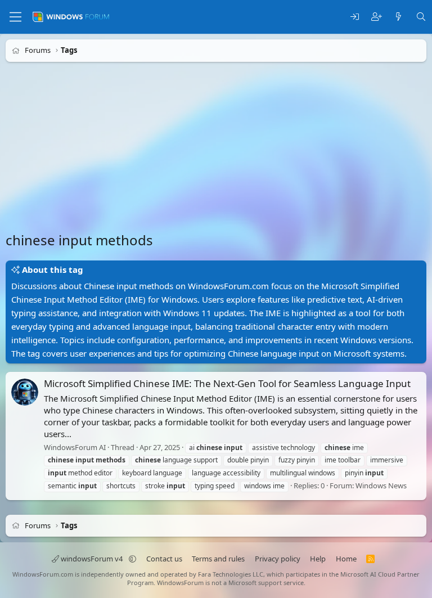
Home (346, 559)
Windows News (381, 485)
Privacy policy (277, 559)
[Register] (377, 17)
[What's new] (399, 17)
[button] (132, 558)
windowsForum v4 (91, 559)
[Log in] (355, 17)
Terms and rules (218, 559)
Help (318, 559)
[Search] (421, 17)
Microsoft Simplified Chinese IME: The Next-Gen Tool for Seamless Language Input (227, 383)
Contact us (164, 559)
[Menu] (15, 16)
